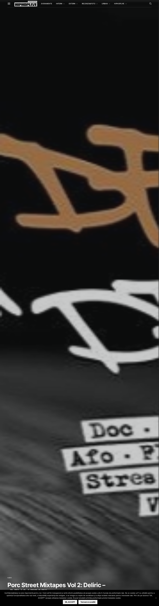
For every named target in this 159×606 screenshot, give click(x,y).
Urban (105, 4)
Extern (72, 4)
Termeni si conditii (87, 602)
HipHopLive (119, 4)
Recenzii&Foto (88, 4)
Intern (59, 4)
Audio (9, 577)
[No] (156, 598)
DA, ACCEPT (70, 602)
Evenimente (46, 4)
